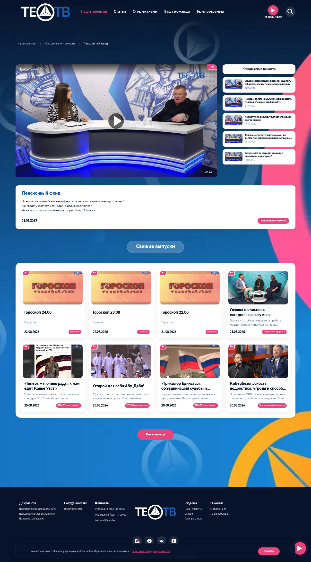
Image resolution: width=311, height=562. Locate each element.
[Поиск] (290, 12)
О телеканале (145, 11)
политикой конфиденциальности (151, 551)
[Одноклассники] (149, 541)
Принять (269, 551)
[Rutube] (137, 541)
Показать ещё (155, 434)
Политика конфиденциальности (37, 509)
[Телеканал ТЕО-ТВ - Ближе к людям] (45, 12)
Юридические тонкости (60, 43)
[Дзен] (174, 541)
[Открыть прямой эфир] (300, 548)
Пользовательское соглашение (37, 514)
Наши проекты (94, 11)
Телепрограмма (210, 11)
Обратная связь (73, 509)
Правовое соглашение (31, 519)
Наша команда (177, 11)
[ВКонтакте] (161, 541)
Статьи (120, 11)
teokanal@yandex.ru (106, 520)
